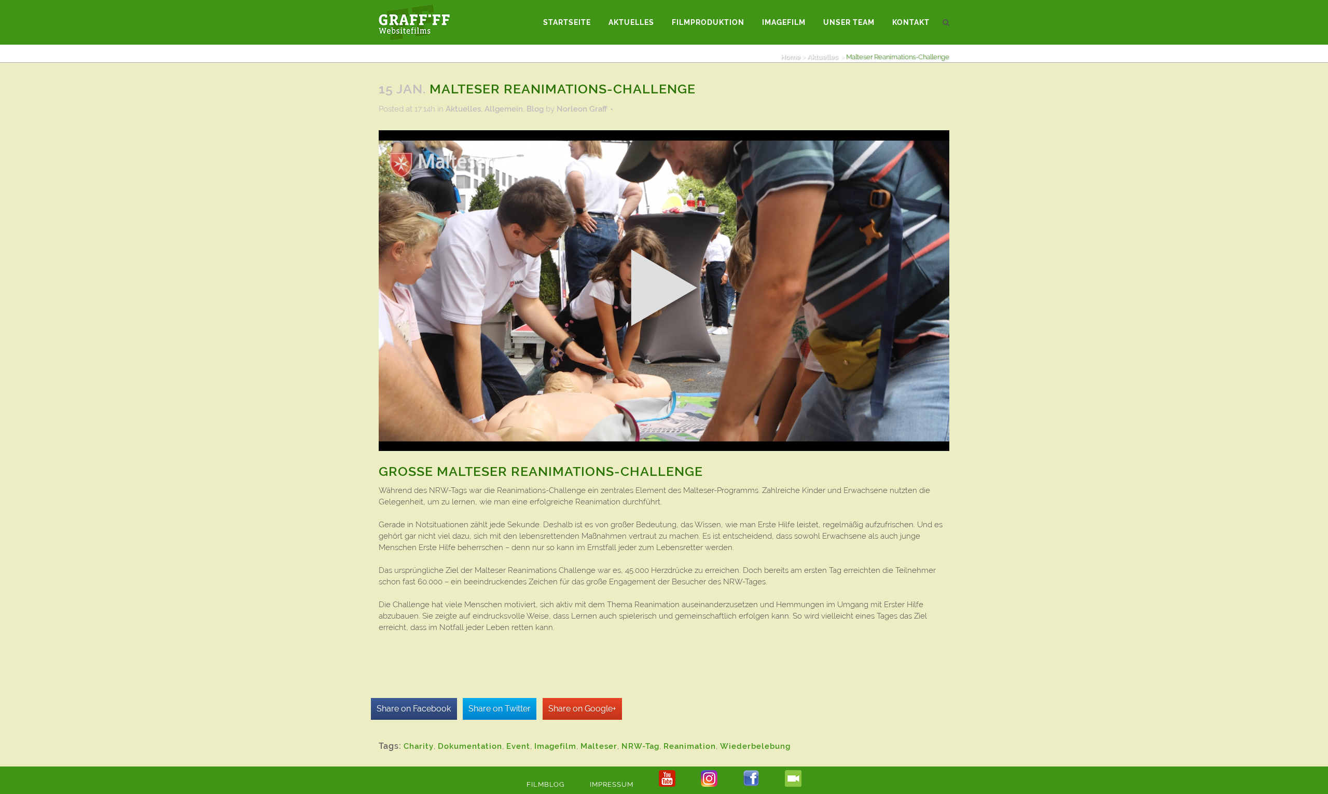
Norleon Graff (582, 109)
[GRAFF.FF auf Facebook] (751, 784)
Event (518, 746)
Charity (419, 746)
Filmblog (545, 784)
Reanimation (689, 746)
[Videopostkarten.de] (793, 784)
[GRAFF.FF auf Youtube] (667, 784)
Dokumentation (470, 746)
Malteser (598, 746)
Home (790, 57)
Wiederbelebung (755, 746)
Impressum (611, 784)
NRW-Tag (640, 746)
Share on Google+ (582, 709)
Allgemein (504, 109)
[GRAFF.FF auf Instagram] (709, 784)
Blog (535, 109)
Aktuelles (822, 57)
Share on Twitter (499, 709)
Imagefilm (555, 746)
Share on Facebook (414, 709)
